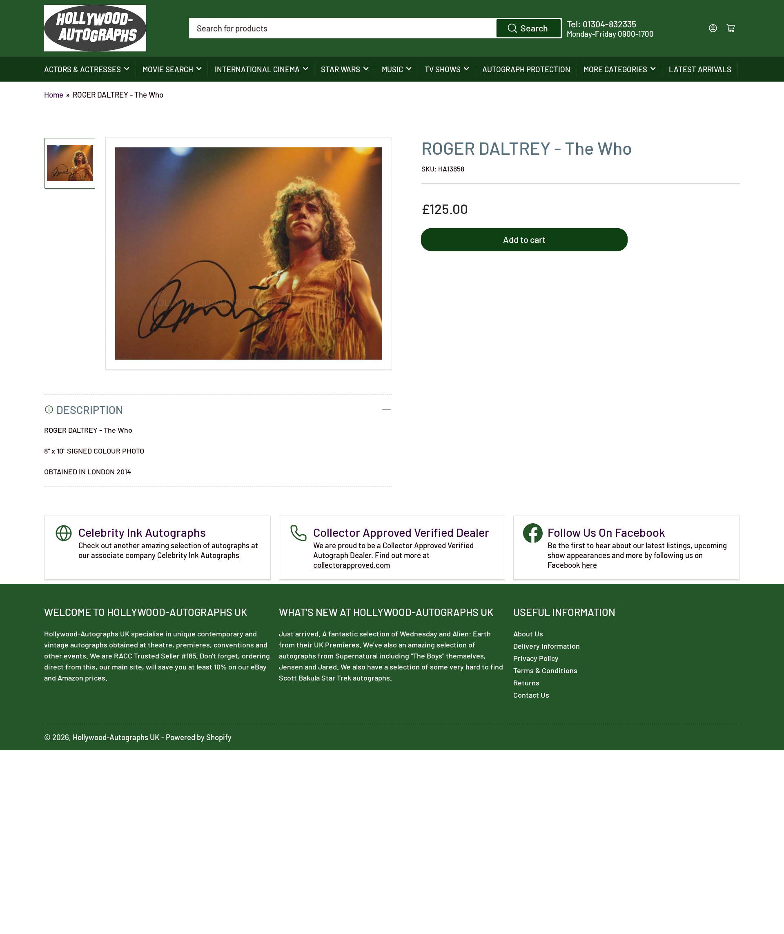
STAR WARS (340, 69)
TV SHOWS (443, 69)
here (589, 564)
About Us (528, 633)
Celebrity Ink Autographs (198, 555)
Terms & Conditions (545, 670)
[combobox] (375, 28)
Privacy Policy (536, 658)
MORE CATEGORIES (615, 69)
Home (53, 94)
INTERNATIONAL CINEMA (257, 69)
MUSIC (392, 69)
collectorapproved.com (351, 564)
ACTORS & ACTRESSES (82, 69)
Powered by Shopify (199, 737)
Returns (526, 682)
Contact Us (531, 694)
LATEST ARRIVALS (700, 69)
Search (534, 27)
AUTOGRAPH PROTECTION (526, 69)
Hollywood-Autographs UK (116, 737)
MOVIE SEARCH (168, 69)
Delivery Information (546, 645)
